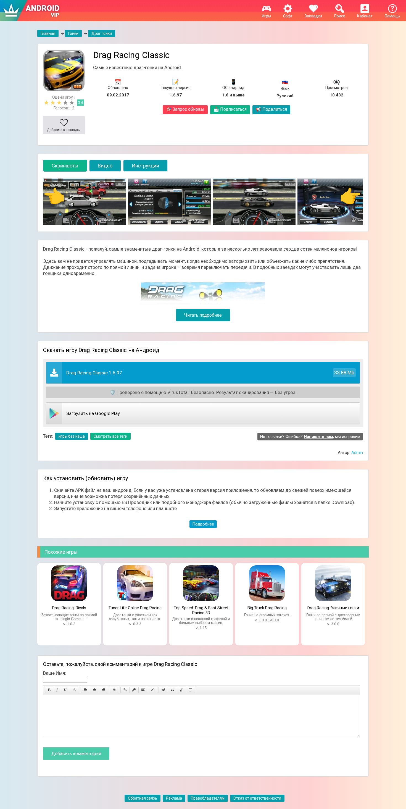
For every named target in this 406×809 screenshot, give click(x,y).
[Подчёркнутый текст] (65, 690)
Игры (266, 16)
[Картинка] (143, 690)
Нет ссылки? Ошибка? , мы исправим (310, 436)
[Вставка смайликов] (114, 690)
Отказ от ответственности (257, 798)
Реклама (174, 798)
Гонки (73, 33)
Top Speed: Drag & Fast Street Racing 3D (201, 609)
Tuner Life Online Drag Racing (135, 607)
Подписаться (230, 109)
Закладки (313, 16)
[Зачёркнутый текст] (74, 690)
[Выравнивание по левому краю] (85, 690)
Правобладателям (208, 798)
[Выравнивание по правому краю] (103, 690)
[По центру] (94, 690)
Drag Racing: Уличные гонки (333, 607)
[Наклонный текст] (57, 690)
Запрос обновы (185, 109)
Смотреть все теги (110, 436)
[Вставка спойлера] (190, 690)
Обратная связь (142, 798)
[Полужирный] (49, 690)
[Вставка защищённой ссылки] (134, 690)
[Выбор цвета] (152, 690)
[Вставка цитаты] (172, 690)
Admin (357, 452)
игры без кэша (72, 436)
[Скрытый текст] (163, 690)
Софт (287, 16)
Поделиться (271, 109)
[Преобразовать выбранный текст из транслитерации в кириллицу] (181, 690)
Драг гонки (101, 33)
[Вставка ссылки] (125, 690)
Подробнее (203, 524)
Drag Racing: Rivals (69, 607)
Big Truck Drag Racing (267, 607)
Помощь (392, 16)
